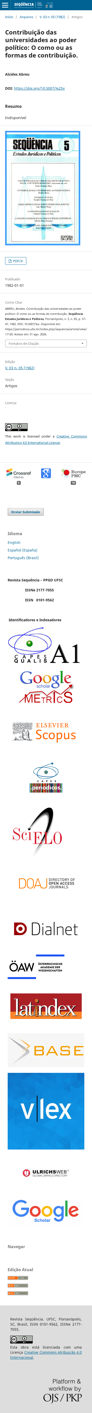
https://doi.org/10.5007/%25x (39, 88)
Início (9, 17)
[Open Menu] (5, 5)
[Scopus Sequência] (44, 752)
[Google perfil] (46, 701)
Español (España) (22, 550)
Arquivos (26, 17)
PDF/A (17, 261)
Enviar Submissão (25, 512)
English (14, 542)
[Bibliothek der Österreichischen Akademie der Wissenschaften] (36, 977)
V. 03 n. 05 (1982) (52, 17)
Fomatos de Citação (24, 343)
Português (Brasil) (23, 557)
